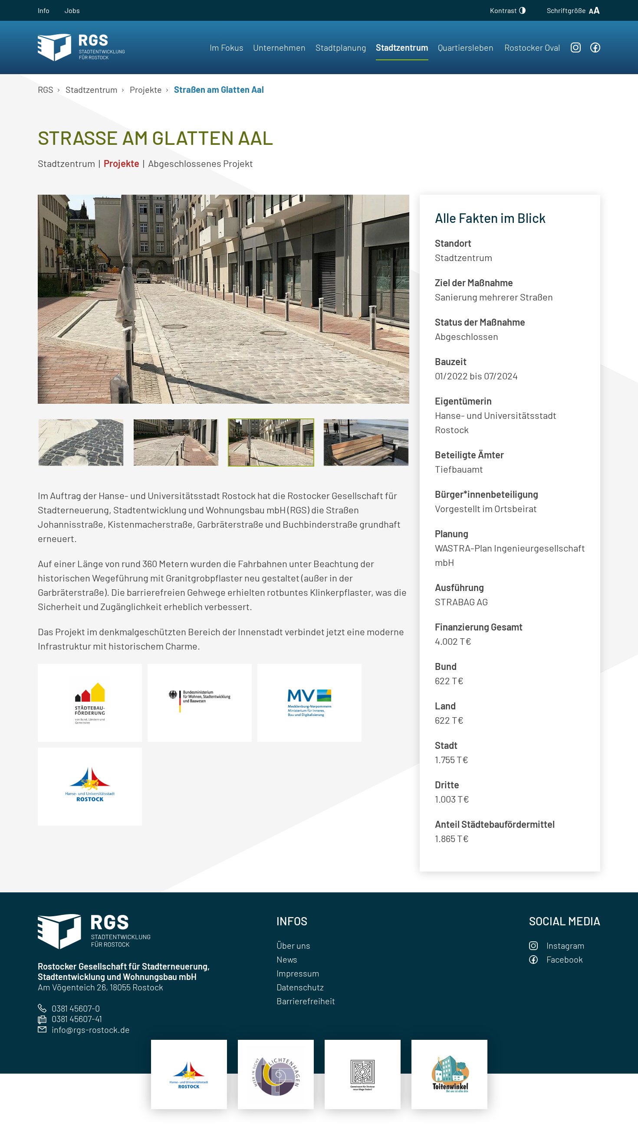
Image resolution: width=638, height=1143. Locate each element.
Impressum (297, 973)
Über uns (293, 945)
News (286, 959)
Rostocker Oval (532, 47)
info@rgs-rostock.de (91, 1029)
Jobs (72, 10)
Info (43, 10)
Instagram (565, 945)
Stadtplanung (341, 47)
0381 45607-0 (76, 1008)
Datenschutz (300, 987)
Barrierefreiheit (305, 1001)
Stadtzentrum (402, 47)
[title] (189, 1074)
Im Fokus (226, 47)
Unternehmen (279, 47)
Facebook (564, 959)
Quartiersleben (465, 47)
